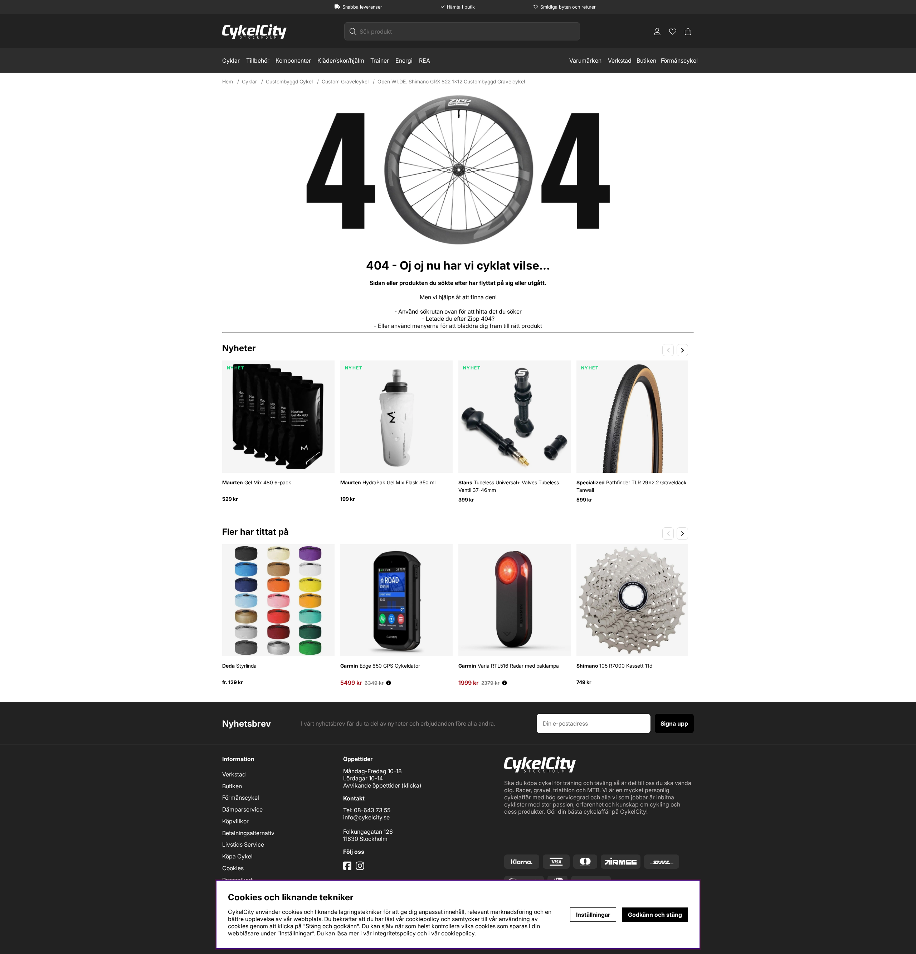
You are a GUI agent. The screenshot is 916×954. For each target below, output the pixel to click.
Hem (227, 81)
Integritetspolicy (394, 933)
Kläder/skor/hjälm (340, 60)
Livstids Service (243, 844)
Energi (404, 60)
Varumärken (585, 60)
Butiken (646, 60)
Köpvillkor (235, 821)
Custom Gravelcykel (345, 81)
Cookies (233, 868)
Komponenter (293, 60)
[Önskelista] (672, 31)
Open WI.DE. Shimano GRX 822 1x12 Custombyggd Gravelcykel (451, 81)
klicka (411, 785)
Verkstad (620, 60)
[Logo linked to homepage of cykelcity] (254, 31)
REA (424, 60)
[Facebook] (348, 868)
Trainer (379, 60)
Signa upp (674, 723)
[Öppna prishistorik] (388, 683)
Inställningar (593, 914)
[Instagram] (361, 868)
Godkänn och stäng (655, 914)
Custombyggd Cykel (289, 81)
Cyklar (231, 60)
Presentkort (237, 879)
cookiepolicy (457, 933)
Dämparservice (242, 809)
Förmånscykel (679, 60)
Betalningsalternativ (248, 833)
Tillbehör (257, 60)
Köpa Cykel (237, 856)
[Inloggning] (657, 31)
